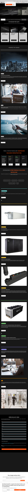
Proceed (9, 4)
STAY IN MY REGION (13, 4)
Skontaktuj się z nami (24, 19)
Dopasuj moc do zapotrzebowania (17, 19)
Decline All (8, 489)
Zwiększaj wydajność (8, 19)
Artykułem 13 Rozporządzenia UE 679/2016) (6, 443)
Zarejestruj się (22, 480)
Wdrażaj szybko (12, 19)
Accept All (20, 489)
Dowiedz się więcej (5, 40)
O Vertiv (18, 2)
